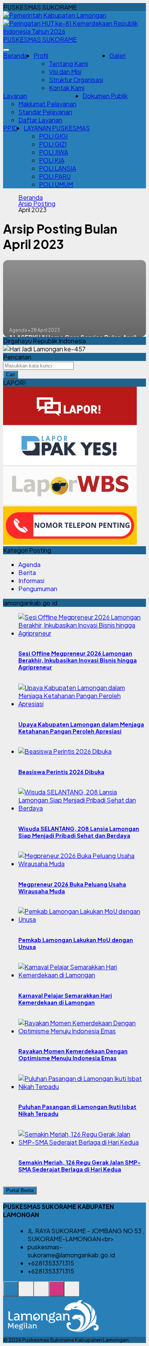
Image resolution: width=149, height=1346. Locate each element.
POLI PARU (55, 176)
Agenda (29, 564)
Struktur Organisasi (76, 80)
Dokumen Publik (105, 96)
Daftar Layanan (40, 120)
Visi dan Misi (65, 72)
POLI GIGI (53, 136)
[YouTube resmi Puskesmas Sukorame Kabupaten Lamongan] (71, 1293)
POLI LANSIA (57, 168)
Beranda (15, 55)
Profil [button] (41, 55)
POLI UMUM (56, 184)
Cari (10, 374)
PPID (10, 128)
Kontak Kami (66, 88)
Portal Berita (20, 1190)
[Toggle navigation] (6, 50)
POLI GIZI (52, 144)
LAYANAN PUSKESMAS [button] (57, 128)
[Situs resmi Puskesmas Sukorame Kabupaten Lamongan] (10, 1293)
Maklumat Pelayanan (47, 104)
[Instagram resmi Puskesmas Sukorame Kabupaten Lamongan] (56, 1293)
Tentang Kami (68, 63)
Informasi (31, 581)
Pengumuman (37, 589)
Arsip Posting (36, 204)
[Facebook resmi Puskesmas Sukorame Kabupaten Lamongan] (41, 1293)
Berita (27, 572)
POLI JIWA (53, 152)
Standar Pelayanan (45, 112)
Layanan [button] (15, 96)
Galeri (117, 55)
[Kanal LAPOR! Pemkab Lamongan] (26, 1293)
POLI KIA (51, 160)
